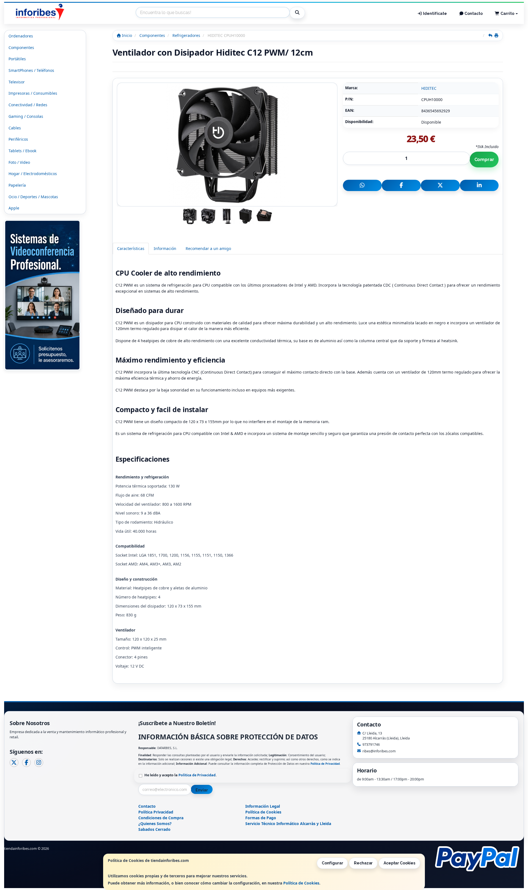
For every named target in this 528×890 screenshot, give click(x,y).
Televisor (17, 82)
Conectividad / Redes (28, 104)
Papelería (17, 185)
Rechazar (363, 863)
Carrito (507, 13)
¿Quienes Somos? (155, 823)
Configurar (332, 863)
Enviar (202, 790)
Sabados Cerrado (154, 829)
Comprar (484, 159)
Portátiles (17, 58)
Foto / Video (19, 162)
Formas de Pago (260, 817)
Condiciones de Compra (160, 817)
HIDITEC (428, 88)
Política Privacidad (155, 812)
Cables (15, 127)
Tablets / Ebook (22, 150)
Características (130, 248)
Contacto (473, 13)
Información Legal (262, 806)
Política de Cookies (301, 883)
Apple (14, 208)
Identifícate (434, 13)
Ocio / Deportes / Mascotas (33, 196)
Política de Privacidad (325, 764)
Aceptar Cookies (399, 863)
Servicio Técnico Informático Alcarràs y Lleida (288, 823)
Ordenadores (21, 36)
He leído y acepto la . (180, 775)
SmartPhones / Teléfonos (31, 70)
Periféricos (18, 139)
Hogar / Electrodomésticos (33, 173)
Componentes (21, 47)
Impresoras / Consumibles (33, 93)
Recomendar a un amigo (208, 248)
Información (165, 248)
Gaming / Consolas (26, 116)
